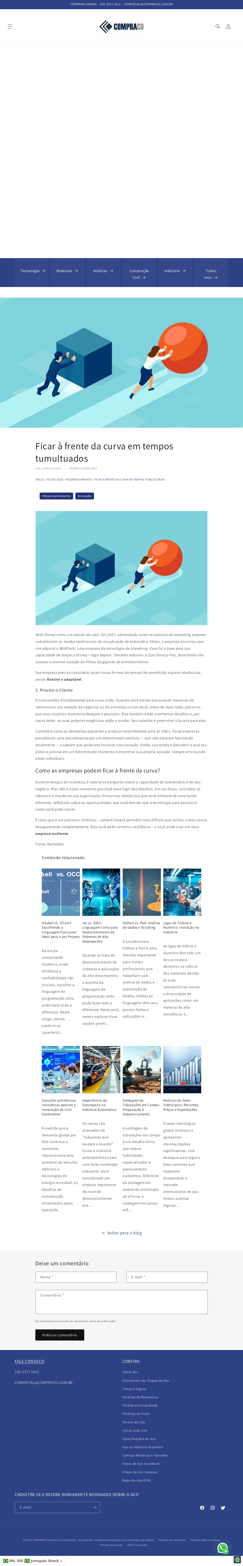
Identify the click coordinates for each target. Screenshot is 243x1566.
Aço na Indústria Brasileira (142, 1447)
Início (39, 479)
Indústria (172, 270)
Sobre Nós (130, 1372)
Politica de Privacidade (139, 1405)
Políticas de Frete (135, 1414)
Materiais (64, 270)
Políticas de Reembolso (140, 1397)
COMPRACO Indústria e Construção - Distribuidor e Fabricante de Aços (76, 1540)
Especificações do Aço (139, 1439)
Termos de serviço (111, 1545)
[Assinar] (94, 1507)
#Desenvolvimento (78, 479)
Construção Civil (135, 1430)
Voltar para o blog (124, 1232)
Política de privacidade (205, 1540)
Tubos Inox (210, 274)
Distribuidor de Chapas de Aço (145, 1380)
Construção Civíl (139, 274)
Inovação (85, 496)
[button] (10, 26)
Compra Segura (134, 1389)
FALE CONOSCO (29, 1361)
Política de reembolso (172, 1540)
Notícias (100, 270)
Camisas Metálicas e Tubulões (145, 1455)
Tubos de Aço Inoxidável (141, 1463)
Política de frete (137, 1545)
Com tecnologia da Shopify (137, 1540)
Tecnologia (30, 270)
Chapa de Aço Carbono (140, 1472)
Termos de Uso (133, 1422)
